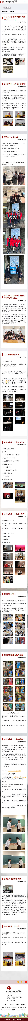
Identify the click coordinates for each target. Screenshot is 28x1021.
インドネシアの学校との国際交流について (14, 18)
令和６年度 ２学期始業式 (14, 739)
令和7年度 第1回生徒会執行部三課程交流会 (14, 297)
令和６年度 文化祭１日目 (14, 514)
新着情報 (12, 11)
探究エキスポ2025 (11, 137)
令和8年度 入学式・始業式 (14, 84)
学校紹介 (18, 1004)
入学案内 (14, 1007)
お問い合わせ (24, 1010)
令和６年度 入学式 (11, 926)
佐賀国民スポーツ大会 (19, 777)
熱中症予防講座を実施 (12, 879)
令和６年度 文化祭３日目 (14, 442)
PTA (18, 1010)
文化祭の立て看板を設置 (13, 655)
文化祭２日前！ (10, 594)
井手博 (6, 382)
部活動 (8, 1007)
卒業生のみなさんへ (5, 1010)
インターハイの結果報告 (14, 771)
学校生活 (6, 11)
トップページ (6, 1004)
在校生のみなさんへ (21, 1007)
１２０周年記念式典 (11, 355)
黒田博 (7, 380)
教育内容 (23, 1004)
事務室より (14, 1010)
